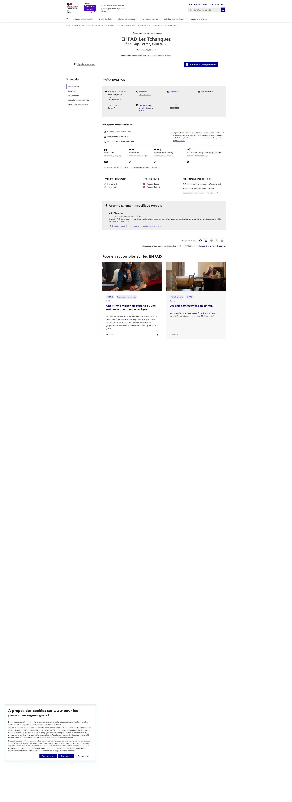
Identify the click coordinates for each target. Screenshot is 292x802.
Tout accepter (48, 756)
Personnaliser (83, 756)
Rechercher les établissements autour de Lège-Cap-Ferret (146, 55)
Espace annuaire (79, 25)
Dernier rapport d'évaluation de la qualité (146, 108)
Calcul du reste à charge (78, 100)
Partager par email (206, 240)
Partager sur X (217, 240)
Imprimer (200, 240)
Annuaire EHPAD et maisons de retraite (101, 25)
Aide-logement (177, 297)
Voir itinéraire (113, 100)
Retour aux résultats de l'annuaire (147, 33)
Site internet (206, 91)
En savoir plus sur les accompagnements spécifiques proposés (136, 226)
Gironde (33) (142, 25)
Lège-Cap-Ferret (154, 25)
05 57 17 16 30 (145, 94)
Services (71, 91)
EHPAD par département (126, 25)
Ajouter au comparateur (203, 64)
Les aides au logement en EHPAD (191, 305)
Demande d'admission (78, 104)
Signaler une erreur (86, 64)
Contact (173, 91)
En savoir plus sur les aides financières (199, 192)
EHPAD (110, 297)
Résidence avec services (126, 297)
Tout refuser (66, 756)
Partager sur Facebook (211, 240)
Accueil (67, 19)
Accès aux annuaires (199, 4)
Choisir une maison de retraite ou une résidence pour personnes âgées (131, 307)
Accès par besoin (218, 4)
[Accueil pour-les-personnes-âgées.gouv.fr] (90, 8)
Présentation (73, 86)
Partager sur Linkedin (222, 240)
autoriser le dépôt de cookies (213, 246)
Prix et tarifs (73, 95)
